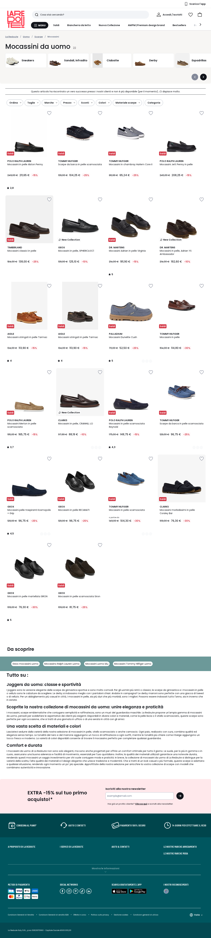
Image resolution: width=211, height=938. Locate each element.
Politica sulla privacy (100, 915)
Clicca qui (141, 803)
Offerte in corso (79, 915)
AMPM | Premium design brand (146, 25)
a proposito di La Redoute (21, 846)
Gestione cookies (121, 915)
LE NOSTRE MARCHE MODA (176, 853)
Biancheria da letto (79, 25)
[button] (200, 15)
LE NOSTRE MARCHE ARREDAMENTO (180, 846)
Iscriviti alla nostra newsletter (126, 789)
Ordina (13, 102)
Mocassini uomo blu (96, 663)
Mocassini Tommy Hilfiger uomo (132, 663)
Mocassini (53, 36)
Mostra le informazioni (105, 868)
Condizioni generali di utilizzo (145, 915)
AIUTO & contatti (120, 846)
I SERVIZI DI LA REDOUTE (71, 846)
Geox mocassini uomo (25, 663)
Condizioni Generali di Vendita (21, 915)
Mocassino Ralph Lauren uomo (61, 663)
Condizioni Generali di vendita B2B (53, 915)
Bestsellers (179, 25)
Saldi (56, 25)
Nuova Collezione (109, 25)
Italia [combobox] (197, 914)
